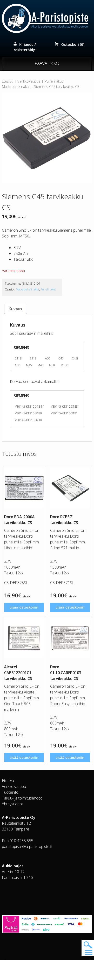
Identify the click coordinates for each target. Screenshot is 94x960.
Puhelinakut (54, 81)
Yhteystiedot (12, 804)
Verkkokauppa (28, 81)
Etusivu (7, 81)
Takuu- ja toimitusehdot (22, 798)
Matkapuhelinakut (16, 86)
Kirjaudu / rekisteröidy (25, 47)
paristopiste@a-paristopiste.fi (27, 846)
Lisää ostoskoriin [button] (24, 607)
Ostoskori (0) (72, 44)
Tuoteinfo (10, 792)
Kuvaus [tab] (15, 309)
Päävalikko (47, 63)
